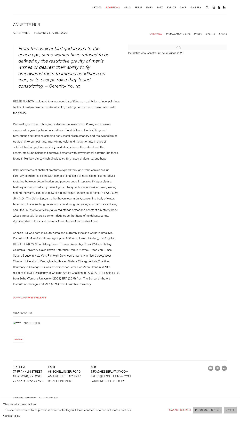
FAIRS (149, 7)
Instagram (213, 7)
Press (198, 33)
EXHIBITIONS (113, 7)
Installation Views (178, 33)
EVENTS (171, 7)
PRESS (138, 7)
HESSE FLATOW (27, 7)
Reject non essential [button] (207, 410)
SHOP (183, 7)
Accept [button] (230, 410)
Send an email (219, 7)
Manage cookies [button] (180, 410)
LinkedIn (224, 7)
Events (210, 33)
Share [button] (223, 33)
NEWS (127, 7)
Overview (156, 33)
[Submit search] (207, 7)
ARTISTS (97, 7)
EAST (160, 7)
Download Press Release (29, 297)
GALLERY (196, 7)
